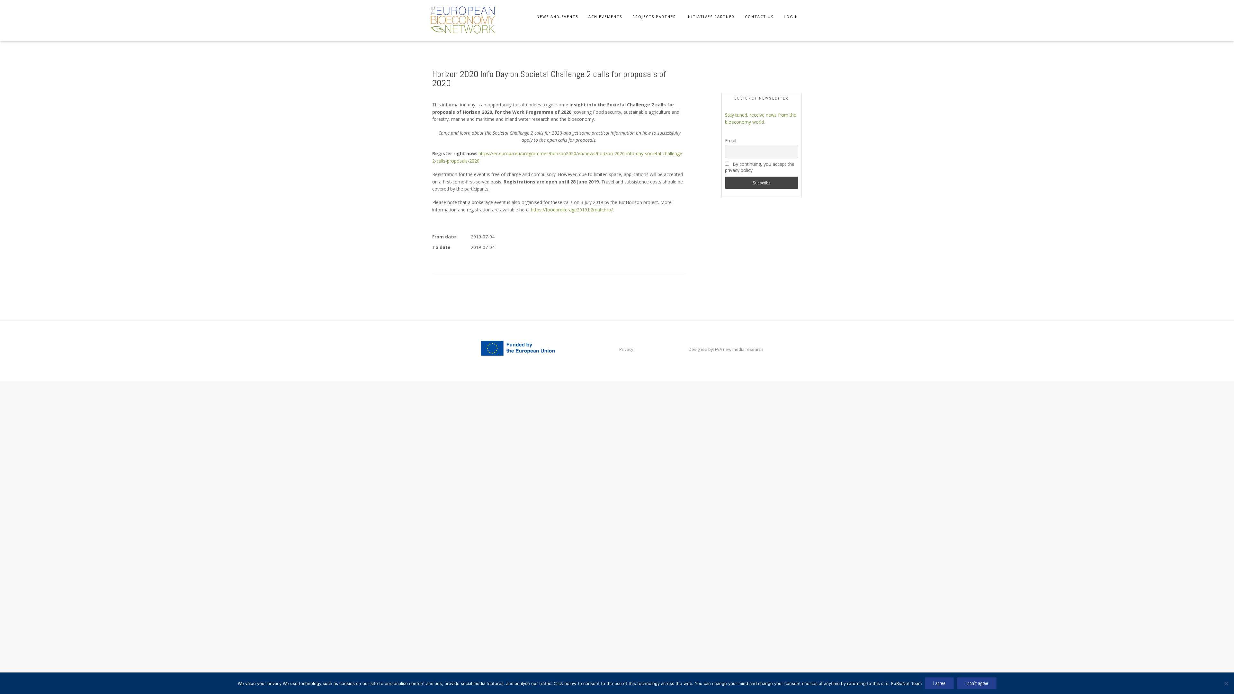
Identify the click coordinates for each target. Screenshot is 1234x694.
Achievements (605, 16)
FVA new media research (738, 349)
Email (730, 141)
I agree (939, 683)
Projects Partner (654, 16)
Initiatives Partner (710, 16)
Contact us (759, 16)
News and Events (557, 16)
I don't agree (976, 683)
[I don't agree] (1226, 683)
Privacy (626, 349)
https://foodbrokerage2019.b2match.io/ (572, 210)
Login (791, 16)
